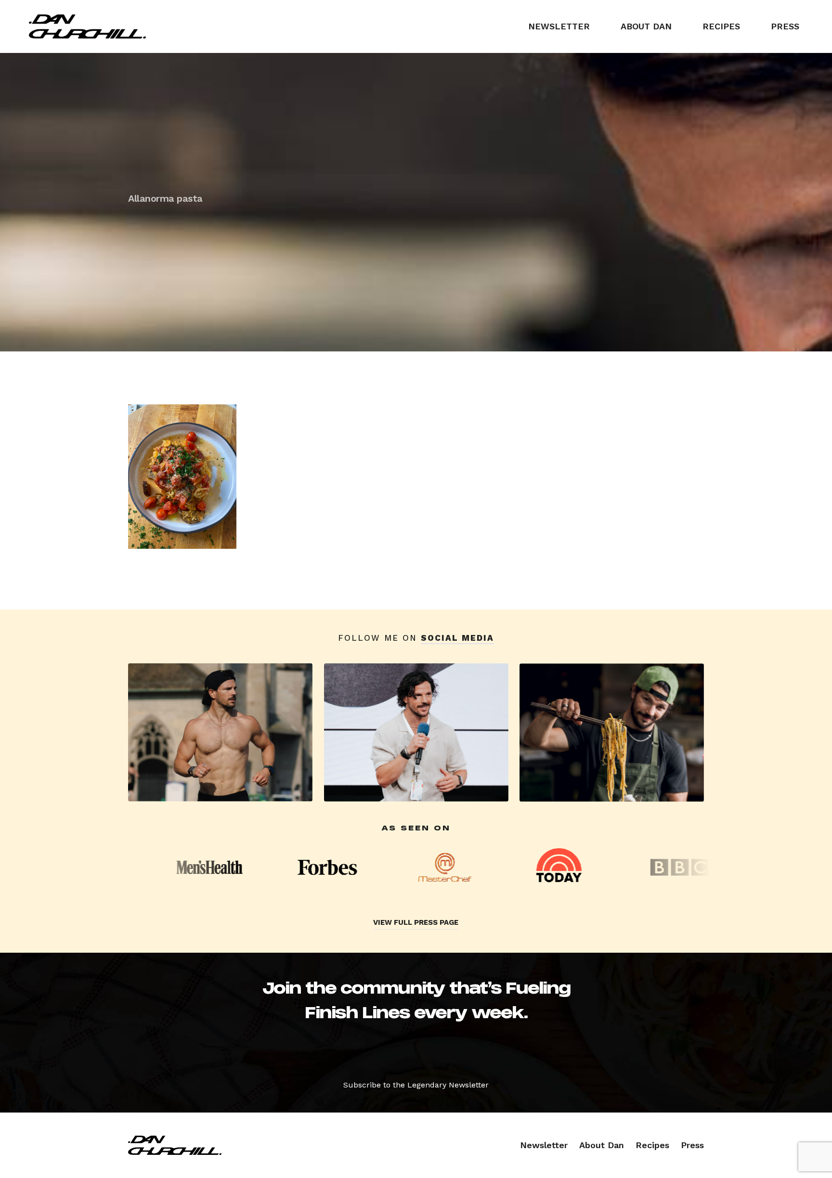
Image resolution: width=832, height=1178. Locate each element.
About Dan (646, 26)
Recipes (721, 26)
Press (785, 26)
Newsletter (559, 26)
